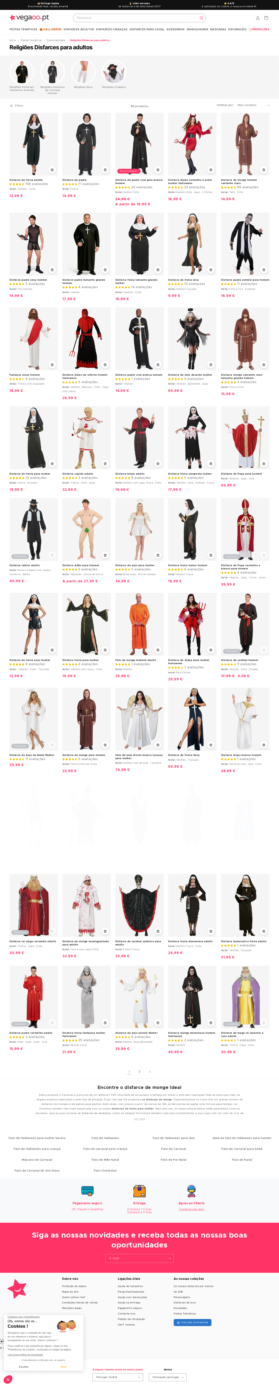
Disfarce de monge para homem (83, 755)
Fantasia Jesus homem (24, 375)
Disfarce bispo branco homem (241, 755)
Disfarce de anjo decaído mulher (190, 375)
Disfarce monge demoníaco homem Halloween (191, 1035)
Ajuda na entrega (129, 1303)
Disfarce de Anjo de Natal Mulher (31, 755)
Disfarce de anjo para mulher (135, 565)
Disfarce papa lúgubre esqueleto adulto (84, 852)
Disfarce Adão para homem (80, 565)
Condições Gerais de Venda (80, 1303)
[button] (23, 30)
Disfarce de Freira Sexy (184, 755)
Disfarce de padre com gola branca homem (139, 182)
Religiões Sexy (83, 87)
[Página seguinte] (150, 1072)
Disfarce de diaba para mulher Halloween (188, 662)
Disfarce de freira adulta (26, 180)
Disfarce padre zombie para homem (245, 280)
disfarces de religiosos (96, 1113)
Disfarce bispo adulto (130, 474)
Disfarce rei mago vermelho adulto (32, 941)
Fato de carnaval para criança (105, 1149)
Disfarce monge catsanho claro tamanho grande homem (241, 376)
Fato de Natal (242, 1159)
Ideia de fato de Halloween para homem (242, 1138)
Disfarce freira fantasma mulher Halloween (83, 1035)
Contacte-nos (126, 1314)
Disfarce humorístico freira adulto (243, 941)
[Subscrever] (169, 1258)
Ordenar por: (225, 105)
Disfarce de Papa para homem (241, 474)
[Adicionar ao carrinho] (105, 269)
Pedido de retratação (131, 1319)
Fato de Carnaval (173, 1149)
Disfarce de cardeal (22, 850)
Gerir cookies (126, 1325)
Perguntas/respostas (131, 1292)
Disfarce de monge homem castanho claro (239, 182)
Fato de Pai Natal (173, 1159)
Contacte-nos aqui (191, 1209)
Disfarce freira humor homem (187, 565)
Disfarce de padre (74, 180)
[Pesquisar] (201, 18)
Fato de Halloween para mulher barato (37, 1138)
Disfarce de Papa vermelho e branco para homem (240, 567)
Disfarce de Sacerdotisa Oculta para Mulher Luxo (189, 852)
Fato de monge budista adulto (135, 660)
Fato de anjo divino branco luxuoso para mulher (139, 757)
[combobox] (139, 18)
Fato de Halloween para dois (174, 1138)
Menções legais (72, 1308)
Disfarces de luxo (185, 1303)
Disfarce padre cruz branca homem (138, 375)
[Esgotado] (52, 555)
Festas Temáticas (185, 1314)
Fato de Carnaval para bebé (242, 1149)
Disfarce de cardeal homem (239, 660)
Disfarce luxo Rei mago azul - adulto (240, 852)
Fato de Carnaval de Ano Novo (37, 1170)
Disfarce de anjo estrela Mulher (136, 1033)
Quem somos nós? (74, 1297)
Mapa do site (70, 1292)
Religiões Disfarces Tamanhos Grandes (21, 89)
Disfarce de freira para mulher (29, 474)
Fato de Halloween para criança (37, 1149)
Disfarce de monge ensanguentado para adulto (85, 943)
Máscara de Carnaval (37, 1159)
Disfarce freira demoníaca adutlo (190, 941)
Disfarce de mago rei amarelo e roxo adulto (242, 1035)
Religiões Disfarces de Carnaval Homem (52, 90)
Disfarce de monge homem (133, 850)
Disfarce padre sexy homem (28, 280)
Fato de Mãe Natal (105, 1159)
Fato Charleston (105, 1170)
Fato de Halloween (105, 1138)
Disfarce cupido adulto (77, 474)
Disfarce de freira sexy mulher (29, 660)
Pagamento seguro (130, 1308)
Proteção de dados (74, 1286)
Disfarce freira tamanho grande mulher (136, 282)
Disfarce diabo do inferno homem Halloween (85, 376)
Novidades (180, 1308)
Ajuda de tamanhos (130, 1286)
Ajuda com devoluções (132, 1297)
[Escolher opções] (52, 170)
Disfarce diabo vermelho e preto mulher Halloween (190, 182)
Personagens (182, 1297)
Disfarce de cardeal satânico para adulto (138, 943)
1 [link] (129, 1071)
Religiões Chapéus (114, 87)
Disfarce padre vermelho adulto (30, 1033)
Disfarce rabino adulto (24, 565)
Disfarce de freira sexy (183, 280)
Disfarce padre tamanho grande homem (83, 282)
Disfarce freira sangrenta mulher (190, 474)
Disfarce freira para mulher (80, 660)
